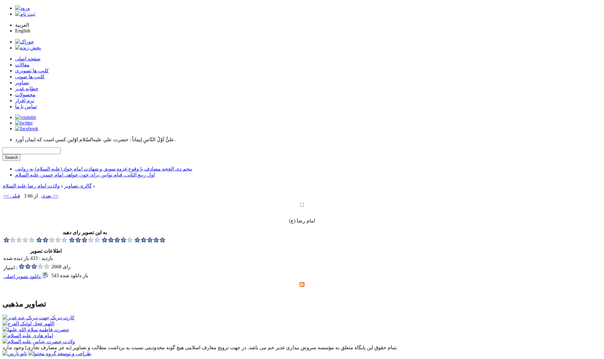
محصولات (25, 94)
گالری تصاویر (78, 185)
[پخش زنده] (28, 47)
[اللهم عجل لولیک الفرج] (28, 323)
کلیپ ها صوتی (30, 76)
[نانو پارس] (15, 353)
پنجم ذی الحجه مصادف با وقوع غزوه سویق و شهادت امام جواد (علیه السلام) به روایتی (103, 168)
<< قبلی (11, 196)
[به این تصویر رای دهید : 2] (52, 241)
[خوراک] (24, 41)
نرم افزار (24, 100)
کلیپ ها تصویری (32, 70)
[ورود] (22, 8)
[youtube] (25, 117)
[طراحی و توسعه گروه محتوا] (59, 353)
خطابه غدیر (26, 88)
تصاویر (22, 82)
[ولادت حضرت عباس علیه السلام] (39, 341)
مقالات (22, 64)
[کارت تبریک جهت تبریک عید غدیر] (39, 317)
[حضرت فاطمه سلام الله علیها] (36, 329)
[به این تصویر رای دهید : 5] (150, 241)
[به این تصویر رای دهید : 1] (19, 241)
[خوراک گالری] (302, 285)
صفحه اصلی (28, 58)
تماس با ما (26, 106)
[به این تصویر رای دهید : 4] (117, 241)
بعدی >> (50, 196)
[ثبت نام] (25, 14)
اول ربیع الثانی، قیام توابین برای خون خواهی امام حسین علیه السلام (85, 174)
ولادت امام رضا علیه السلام (31, 185)
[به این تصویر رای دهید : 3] (84, 241)
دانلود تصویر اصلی (22, 276)
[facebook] (26, 128)
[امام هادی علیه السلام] (28, 335)
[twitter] (24, 123)
